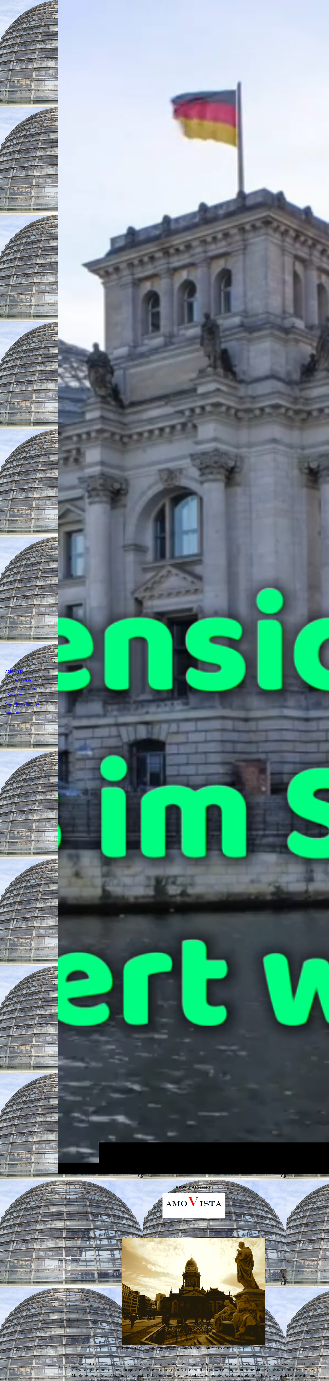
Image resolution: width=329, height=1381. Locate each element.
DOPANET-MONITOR (22, 680)
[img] (193, 587)
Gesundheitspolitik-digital (23, 704)
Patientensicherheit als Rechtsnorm (20, 692)
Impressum (13, 713)
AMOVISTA (14, 671)
